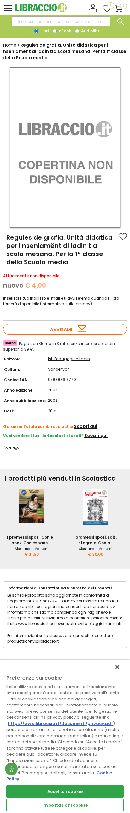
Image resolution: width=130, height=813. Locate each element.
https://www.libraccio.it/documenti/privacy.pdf (60, 724)
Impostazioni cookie (64, 805)
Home (9, 45)
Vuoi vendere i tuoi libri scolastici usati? (43, 435)
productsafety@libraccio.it (33, 641)
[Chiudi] (117, 667)
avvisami (61, 329)
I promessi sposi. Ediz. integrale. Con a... (95, 540)
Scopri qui (85, 426)
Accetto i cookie (65, 791)
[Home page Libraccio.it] (41, 11)
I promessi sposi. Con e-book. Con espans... (31, 540)
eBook (64, 30)
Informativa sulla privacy (66, 304)
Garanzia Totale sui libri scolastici (38, 426)
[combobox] (61, 21)
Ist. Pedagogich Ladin (69, 358)
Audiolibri (90, 30)
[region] (65, 736)
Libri (44, 30)
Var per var (58, 369)
